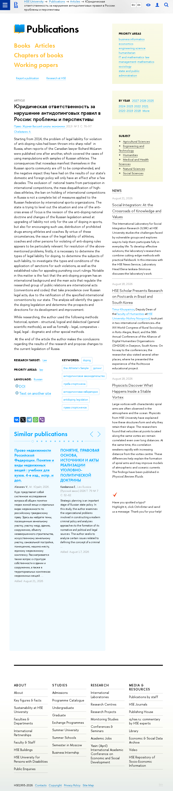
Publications (52, 29)
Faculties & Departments (23, 721)
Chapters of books (38, 55)
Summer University (65, 730)
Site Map (88, 785)
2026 (143, 101)
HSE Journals (138, 704)
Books (22, 45)
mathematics (145, 62)
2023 (130, 106)
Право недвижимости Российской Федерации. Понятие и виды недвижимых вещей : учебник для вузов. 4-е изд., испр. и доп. (34, 465)
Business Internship (65, 752)
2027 (135, 101)
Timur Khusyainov (123, 309)
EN (138, 5)
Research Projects (103, 712)
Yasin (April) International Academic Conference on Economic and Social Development (107, 754)
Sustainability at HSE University (28, 710)
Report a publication (27, 78)
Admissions (60, 692)
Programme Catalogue (68, 700)
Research (100, 685)
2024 (122, 106)
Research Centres (103, 704)
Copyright (55, 785)
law (147, 57)
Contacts (40, 785)
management (127, 62)
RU (133, 5)
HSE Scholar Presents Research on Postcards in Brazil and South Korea (137, 296)
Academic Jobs (101, 738)
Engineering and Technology (131, 148)
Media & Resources (139, 687)
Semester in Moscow (67, 745)
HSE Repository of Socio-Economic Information (142, 761)
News (117, 190)
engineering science (132, 48)
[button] (32, 441)
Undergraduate (63, 708)
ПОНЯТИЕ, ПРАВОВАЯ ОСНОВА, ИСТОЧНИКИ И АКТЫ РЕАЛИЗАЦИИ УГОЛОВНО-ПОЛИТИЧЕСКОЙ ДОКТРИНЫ (79, 465)
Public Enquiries (24, 769)
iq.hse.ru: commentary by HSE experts (144, 721)
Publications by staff (143, 697)
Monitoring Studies (104, 719)
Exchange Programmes (68, 722)
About (20, 685)
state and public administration (129, 73)
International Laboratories (100, 694)
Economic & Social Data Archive (146, 740)
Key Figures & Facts (27, 700)
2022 (137, 106)
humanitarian (127, 53)
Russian (38, 379)
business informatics (131, 39)
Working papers (36, 65)
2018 (137, 111)
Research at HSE (56, 78)
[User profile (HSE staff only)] (157, 5)
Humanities (130, 155)
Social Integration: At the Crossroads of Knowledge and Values (136, 210)
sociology (125, 66)
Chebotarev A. (22, 132)
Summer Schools (64, 737)
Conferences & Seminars (102, 728)
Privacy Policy (72, 785)
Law (45, 360)
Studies (59, 685)
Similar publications (40, 434)
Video (133, 750)
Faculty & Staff (24, 742)
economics (126, 44)
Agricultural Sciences (136, 141)
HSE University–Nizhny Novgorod (132, 316)
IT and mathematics (131, 57)
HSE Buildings (23, 750)
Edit (161, 784)
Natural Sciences (134, 169)
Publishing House (141, 712)
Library (133, 731)
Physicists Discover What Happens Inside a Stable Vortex (132, 391)
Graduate (59, 715)
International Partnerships (23, 733)
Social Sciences (133, 173)
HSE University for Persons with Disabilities (31, 759)
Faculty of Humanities (130, 314)
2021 (145, 106)
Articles (45, 45)
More (146, 111)
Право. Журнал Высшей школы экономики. (40, 126)
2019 (130, 111)
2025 (150, 101)
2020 (122, 111)
